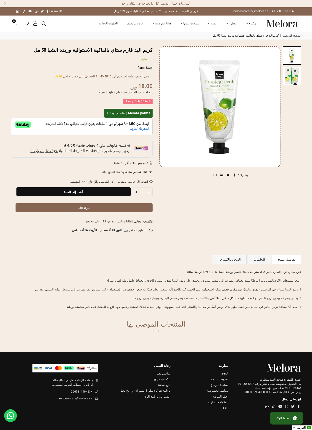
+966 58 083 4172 (284, 11)
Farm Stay (145, 67)
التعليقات (259, 259)
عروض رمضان (135, 23)
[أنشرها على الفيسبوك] (234, 175)
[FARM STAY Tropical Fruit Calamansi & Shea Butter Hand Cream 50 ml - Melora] (292, 55)
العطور (233, 23)
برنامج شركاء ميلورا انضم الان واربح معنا (146, 390)
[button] (18, 23)
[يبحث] (44, 23)
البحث (225, 373)
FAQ (226, 408)
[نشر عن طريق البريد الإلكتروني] (215, 175)
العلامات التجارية (108, 23)
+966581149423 (81, 391)
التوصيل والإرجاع (99, 181)
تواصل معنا (163, 373)
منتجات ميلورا (191, 23)
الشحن (132, 92)
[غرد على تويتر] (228, 175)
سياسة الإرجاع (219, 385)
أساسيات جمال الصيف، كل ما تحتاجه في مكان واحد (156, 3)
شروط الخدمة (219, 379)
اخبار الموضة (220, 396)
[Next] (166, 107)
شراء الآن (84, 208)
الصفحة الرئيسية (291, 35)
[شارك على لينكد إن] (221, 175)
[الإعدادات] (35, 23)
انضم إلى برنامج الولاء (157, 396)
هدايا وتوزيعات (163, 23)
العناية (213, 23)
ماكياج (252, 23)
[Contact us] (10, 415)
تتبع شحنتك (163, 385)
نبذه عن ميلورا (162, 379)
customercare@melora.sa (250, 11)
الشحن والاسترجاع (229, 259)
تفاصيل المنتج (286, 259)
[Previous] (274, 107)
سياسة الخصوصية (217, 390)
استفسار (75, 181)
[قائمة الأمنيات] (26, 23)
